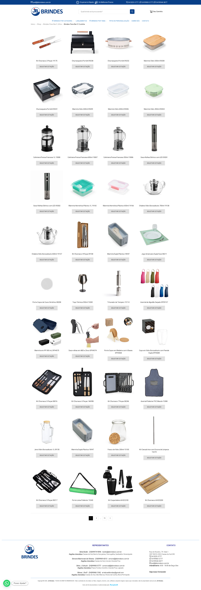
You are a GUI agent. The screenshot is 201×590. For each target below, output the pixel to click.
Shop (39, 24)
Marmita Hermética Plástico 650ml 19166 (118, 206)
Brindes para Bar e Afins (52, 24)
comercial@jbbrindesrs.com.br (113, 566)
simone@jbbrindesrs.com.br (119, 559)
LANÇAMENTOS (81, 21)
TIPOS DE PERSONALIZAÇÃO (119, 21)
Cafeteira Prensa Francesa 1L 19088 (46, 157)
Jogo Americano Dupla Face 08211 (154, 254)
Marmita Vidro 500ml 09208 (154, 61)
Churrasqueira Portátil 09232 (118, 61)
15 (104, 518)
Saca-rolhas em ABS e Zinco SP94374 (83, 350)
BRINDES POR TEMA (98, 21)
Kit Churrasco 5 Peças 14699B (83, 401)
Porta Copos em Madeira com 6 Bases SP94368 (118, 352)
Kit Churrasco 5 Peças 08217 (46, 500)
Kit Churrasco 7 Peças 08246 (118, 401)
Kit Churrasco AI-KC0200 (154, 500)
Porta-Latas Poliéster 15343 (82, 500)
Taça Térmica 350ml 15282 (82, 302)
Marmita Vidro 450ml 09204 (154, 109)
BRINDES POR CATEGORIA (63, 21)
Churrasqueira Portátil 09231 (47, 109)
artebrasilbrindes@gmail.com (113, 572)
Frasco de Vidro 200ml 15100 (118, 449)
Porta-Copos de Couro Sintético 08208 (47, 302)
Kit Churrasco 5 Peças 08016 (46, 401)
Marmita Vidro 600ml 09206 (118, 109)
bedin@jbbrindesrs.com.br (112, 552)
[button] (6, 583)
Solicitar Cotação (47, 66)
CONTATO (145, 21)
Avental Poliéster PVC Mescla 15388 (154, 401)
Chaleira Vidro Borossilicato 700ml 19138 (154, 206)
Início (33, 24)
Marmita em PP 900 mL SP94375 (47, 350)
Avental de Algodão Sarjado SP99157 (154, 302)
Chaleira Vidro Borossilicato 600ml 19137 (47, 254)
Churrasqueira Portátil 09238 (82, 61)
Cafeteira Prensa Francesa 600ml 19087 (82, 157)
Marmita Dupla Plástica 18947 (118, 254)
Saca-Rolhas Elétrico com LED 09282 (46, 206)
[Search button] (132, 11)
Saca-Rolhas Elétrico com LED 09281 (154, 157)
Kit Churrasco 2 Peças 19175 (46, 61)
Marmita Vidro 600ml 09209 (82, 109)
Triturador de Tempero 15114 (118, 302)
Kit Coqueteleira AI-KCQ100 (118, 500)
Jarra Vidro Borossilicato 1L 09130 (46, 449)
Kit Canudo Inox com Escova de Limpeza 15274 (154, 451)
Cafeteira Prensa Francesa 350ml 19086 (118, 157)
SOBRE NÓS (136, 21)
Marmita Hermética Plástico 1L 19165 (83, 206)
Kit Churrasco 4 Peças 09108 (82, 254)
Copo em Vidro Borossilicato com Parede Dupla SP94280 (154, 352)
